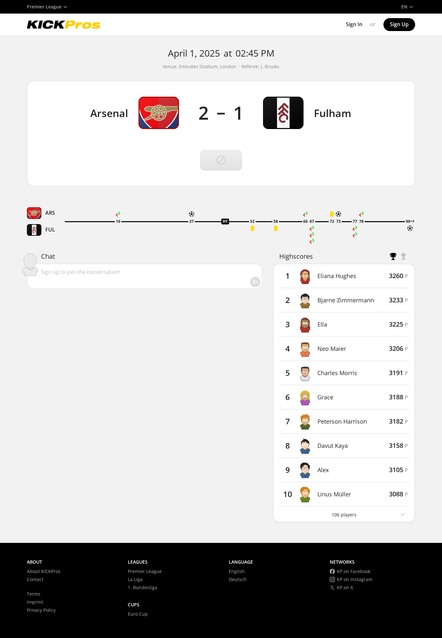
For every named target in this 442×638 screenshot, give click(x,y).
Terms (33, 594)
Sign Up (399, 24)
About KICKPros (44, 571)
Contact (35, 579)
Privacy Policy (41, 610)
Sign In (354, 24)
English (237, 571)
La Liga (135, 579)
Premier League (145, 571)
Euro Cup (138, 614)
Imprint (35, 602)
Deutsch (238, 579)
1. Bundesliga (142, 587)
